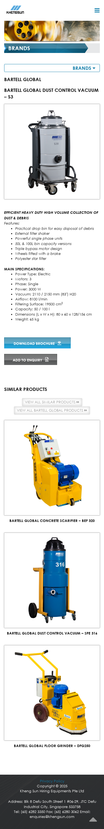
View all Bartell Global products (50, 410)
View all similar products (51, 402)
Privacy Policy (52, 781)
